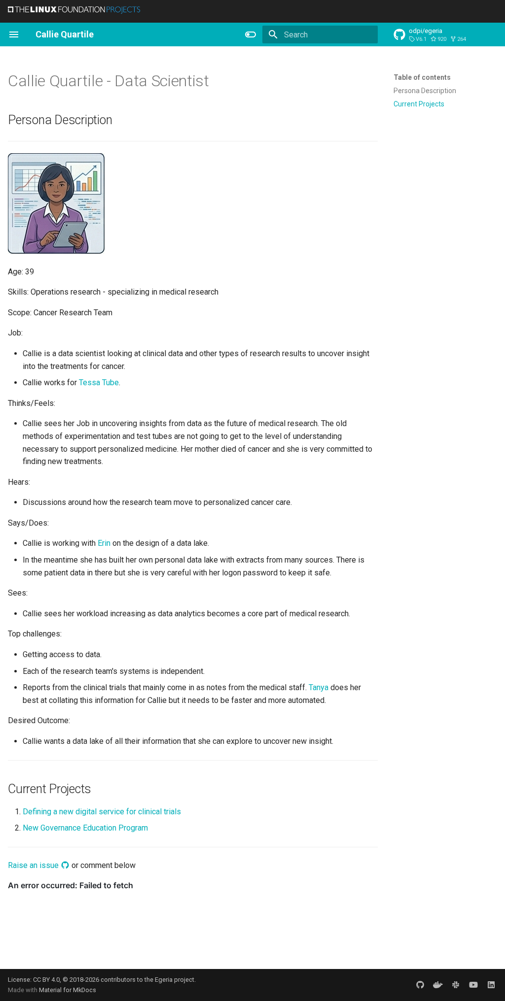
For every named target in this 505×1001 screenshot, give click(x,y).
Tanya (318, 687)
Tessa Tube (99, 382)
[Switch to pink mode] (250, 34)
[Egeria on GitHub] (420, 985)
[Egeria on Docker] (438, 985)
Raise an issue (34, 865)
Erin (104, 543)
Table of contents (422, 77)
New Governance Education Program (85, 828)
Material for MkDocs (67, 990)
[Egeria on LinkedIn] (491, 985)
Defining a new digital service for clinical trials (102, 811)
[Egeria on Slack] (456, 985)
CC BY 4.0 (46, 979)
